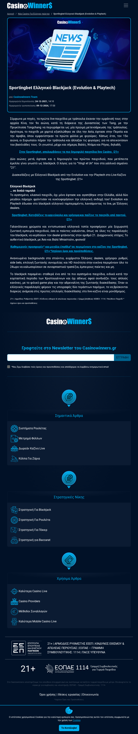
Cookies (76, 720)
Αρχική (10, 14)
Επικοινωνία (90, 694)
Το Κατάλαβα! (69, 727)
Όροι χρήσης (48, 694)
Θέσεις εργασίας (69, 694)
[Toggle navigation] (126, 5)
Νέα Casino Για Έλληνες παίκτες (34, 14)
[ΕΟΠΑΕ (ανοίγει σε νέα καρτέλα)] (81, 668)
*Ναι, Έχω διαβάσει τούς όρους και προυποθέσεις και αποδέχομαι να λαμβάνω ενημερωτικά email (60, 367)
